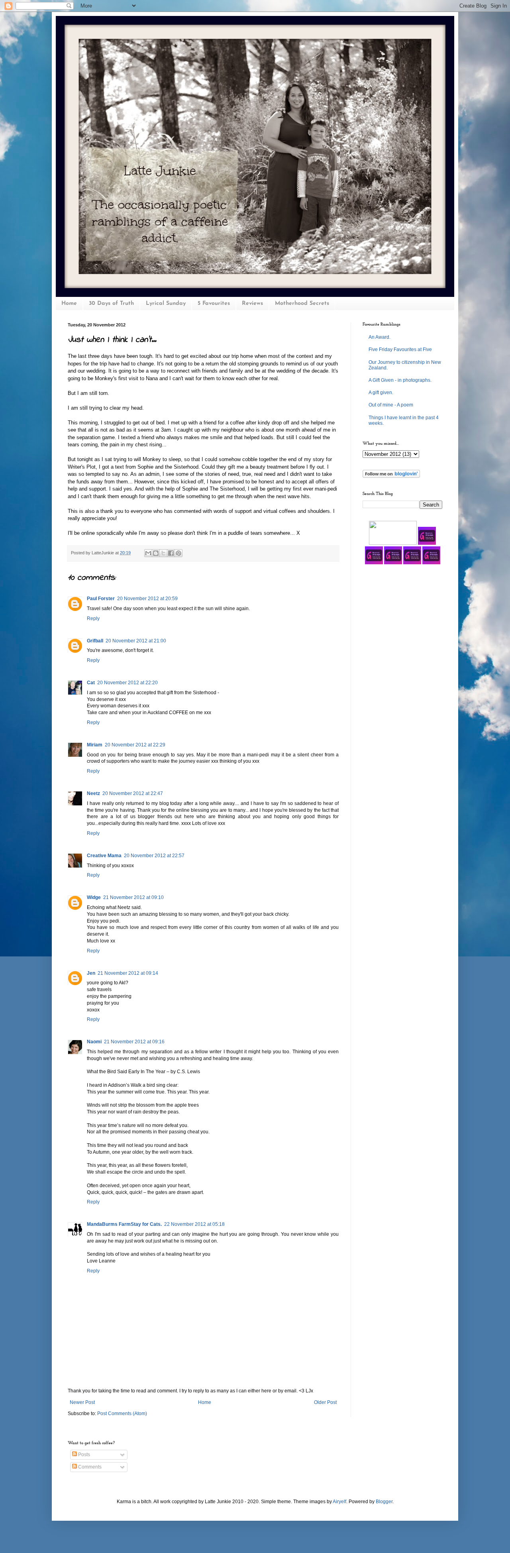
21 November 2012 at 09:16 (134, 1041)
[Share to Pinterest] (178, 553)
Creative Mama (104, 855)
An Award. (379, 337)
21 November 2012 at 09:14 (128, 973)
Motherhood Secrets (302, 303)
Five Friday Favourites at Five (400, 349)
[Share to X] (163, 553)
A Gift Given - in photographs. (400, 380)
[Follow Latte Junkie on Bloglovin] (391, 476)
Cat (91, 682)
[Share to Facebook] (171, 553)
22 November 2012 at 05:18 (194, 1224)
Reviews (252, 303)
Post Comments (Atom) (122, 1413)
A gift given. (381, 392)
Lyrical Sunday (166, 303)
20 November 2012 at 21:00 (136, 641)
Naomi (94, 1041)
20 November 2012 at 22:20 (127, 682)
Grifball (95, 641)
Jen (91, 973)
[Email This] (148, 553)
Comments (89, 1467)
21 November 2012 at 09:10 (133, 897)
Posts (83, 1454)
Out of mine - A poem (391, 405)
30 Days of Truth (111, 303)
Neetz (93, 793)
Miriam (94, 745)
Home (69, 303)
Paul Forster (101, 598)
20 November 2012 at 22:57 (154, 855)
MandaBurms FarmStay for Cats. (124, 1224)
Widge (94, 897)
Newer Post (82, 1402)
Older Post (325, 1402)
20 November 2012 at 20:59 (147, 598)
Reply (93, 618)
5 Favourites (214, 303)
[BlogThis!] (156, 553)
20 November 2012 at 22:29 (135, 745)
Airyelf (339, 1501)
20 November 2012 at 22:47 (132, 793)
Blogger (384, 1501)
